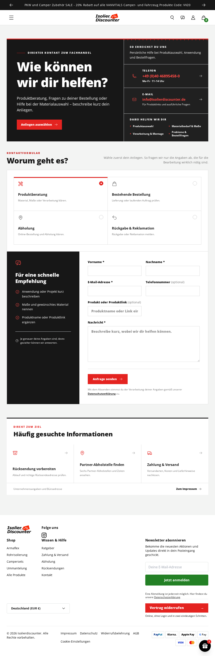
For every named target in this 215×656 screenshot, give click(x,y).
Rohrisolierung (17, 555)
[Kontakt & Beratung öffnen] (182, 17)
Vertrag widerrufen (177, 607)
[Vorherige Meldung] (11, 5)
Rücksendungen (53, 568)
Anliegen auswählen (36, 125)
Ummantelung (17, 568)
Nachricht (97, 322)
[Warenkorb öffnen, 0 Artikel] (203, 17)
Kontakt (47, 575)
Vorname (96, 262)
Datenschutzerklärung (102, 393)
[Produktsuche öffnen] (172, 17)
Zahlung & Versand (55, 555)
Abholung (48, 561)
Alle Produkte (16, 575)
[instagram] (44, 535)
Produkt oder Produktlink (114, 302)
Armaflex (13, 548)
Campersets (15, 561)
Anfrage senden (105, 379)
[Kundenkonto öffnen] (193, 17)
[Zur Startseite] (107, 17)
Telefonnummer (165, 282)
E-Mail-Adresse (100, 282)
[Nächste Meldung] (203, 5)
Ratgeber (48, 548)
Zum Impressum (186, 489)
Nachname (155, 262)
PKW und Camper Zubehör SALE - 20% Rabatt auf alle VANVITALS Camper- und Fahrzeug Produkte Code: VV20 (108, 5)
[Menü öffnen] (11, 17)
